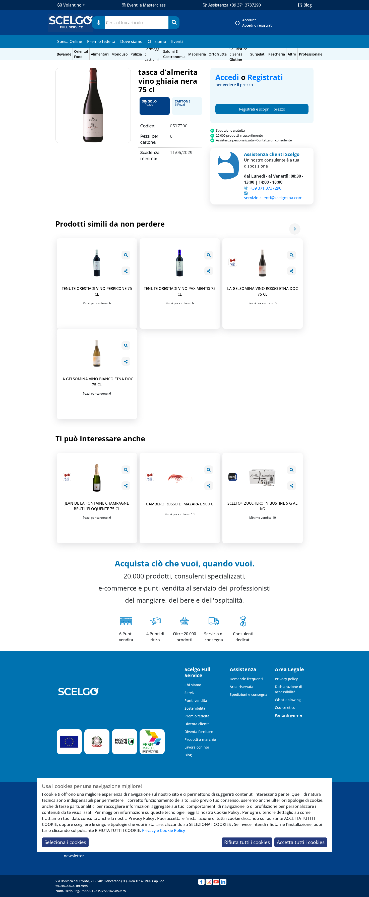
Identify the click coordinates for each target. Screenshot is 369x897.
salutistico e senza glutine (238, 54)
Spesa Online (69, 41)
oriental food (81, 54)
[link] (257, 22)
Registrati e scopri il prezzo (262, 109)
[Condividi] (125, 271)
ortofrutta (218, 54)
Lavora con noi (196, 747)
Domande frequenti (246, 678)
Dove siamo (131, 41)
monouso (119, 54)
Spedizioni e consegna (248, 694)
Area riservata (241, 686)
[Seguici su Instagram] (209, 882)
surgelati (258, 54)
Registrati (265, 77)
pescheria (276, 54)
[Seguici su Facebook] (201, 882)
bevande (64, 54)
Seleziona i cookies (65, 842)
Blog (307, 5)
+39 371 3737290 (265, 188)
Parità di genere (288, 715)
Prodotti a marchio (200, 739)
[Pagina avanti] (294, 229)
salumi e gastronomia (174, 54)
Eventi (177, 41)
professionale (310, 54)
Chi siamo (157, 41)
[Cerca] (173, 22)
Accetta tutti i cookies (301, 842)
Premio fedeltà (101, 41)
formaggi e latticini (152, 54)
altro (292, 54)
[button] (155, 106)
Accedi (227, 77)
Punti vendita (195, 700)
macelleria (197, 54)
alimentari (100, 54)
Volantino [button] (72, 5)
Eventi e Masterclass (146, 5)
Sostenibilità (194, 708)
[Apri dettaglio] (125, 255)
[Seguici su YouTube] (216, 882)
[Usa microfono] (98, 22)
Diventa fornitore (198, 731)
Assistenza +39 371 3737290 (234, 5)
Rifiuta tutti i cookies (247, 842)
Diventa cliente (197, 723)
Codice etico (285, 707)
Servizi (190, 692)
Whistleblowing (288, 699)
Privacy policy (286, 678)
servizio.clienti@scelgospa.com (273, 197)
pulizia (136, 54)
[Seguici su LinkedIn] (223, 882)
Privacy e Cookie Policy (163, 830)
